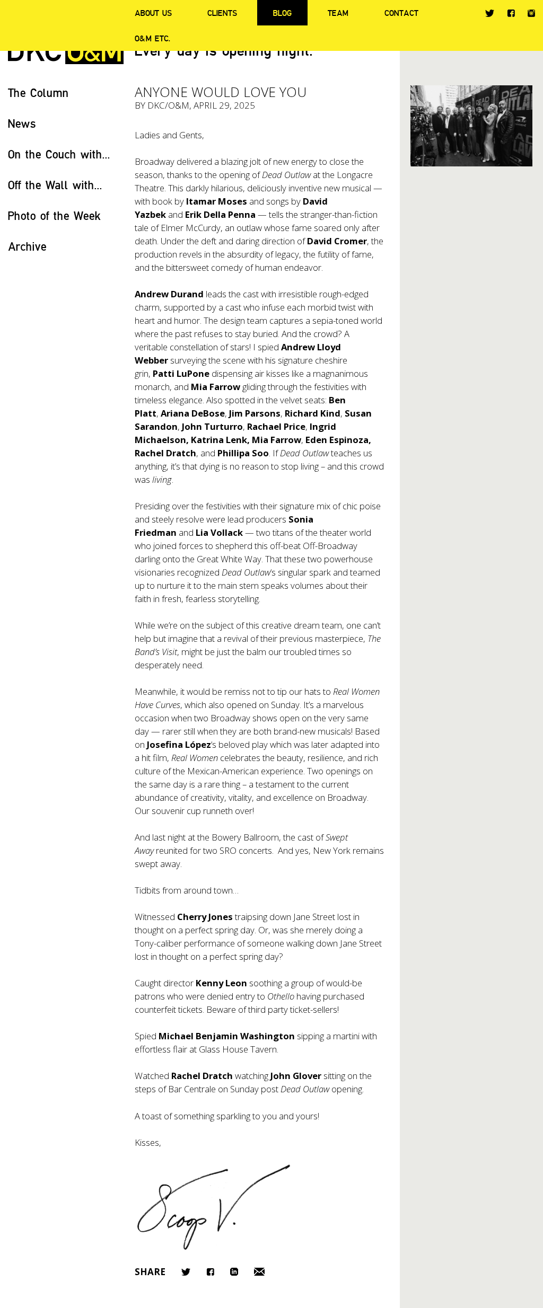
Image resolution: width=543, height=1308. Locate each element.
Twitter (489, 13)
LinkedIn (234, 1272)
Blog (282, 12)
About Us (153, 12)
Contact (401, 12)
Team (338, 12)
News (22, 123)
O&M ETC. (153, 38)
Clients (222, 12)
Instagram (531, 13)
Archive (27, 246)
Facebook (511, 13)
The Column (38, 92)
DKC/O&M (168, 105)
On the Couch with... (59, 154)
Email (259, 1272)
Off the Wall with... (55, 185)
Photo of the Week (54, 215)
